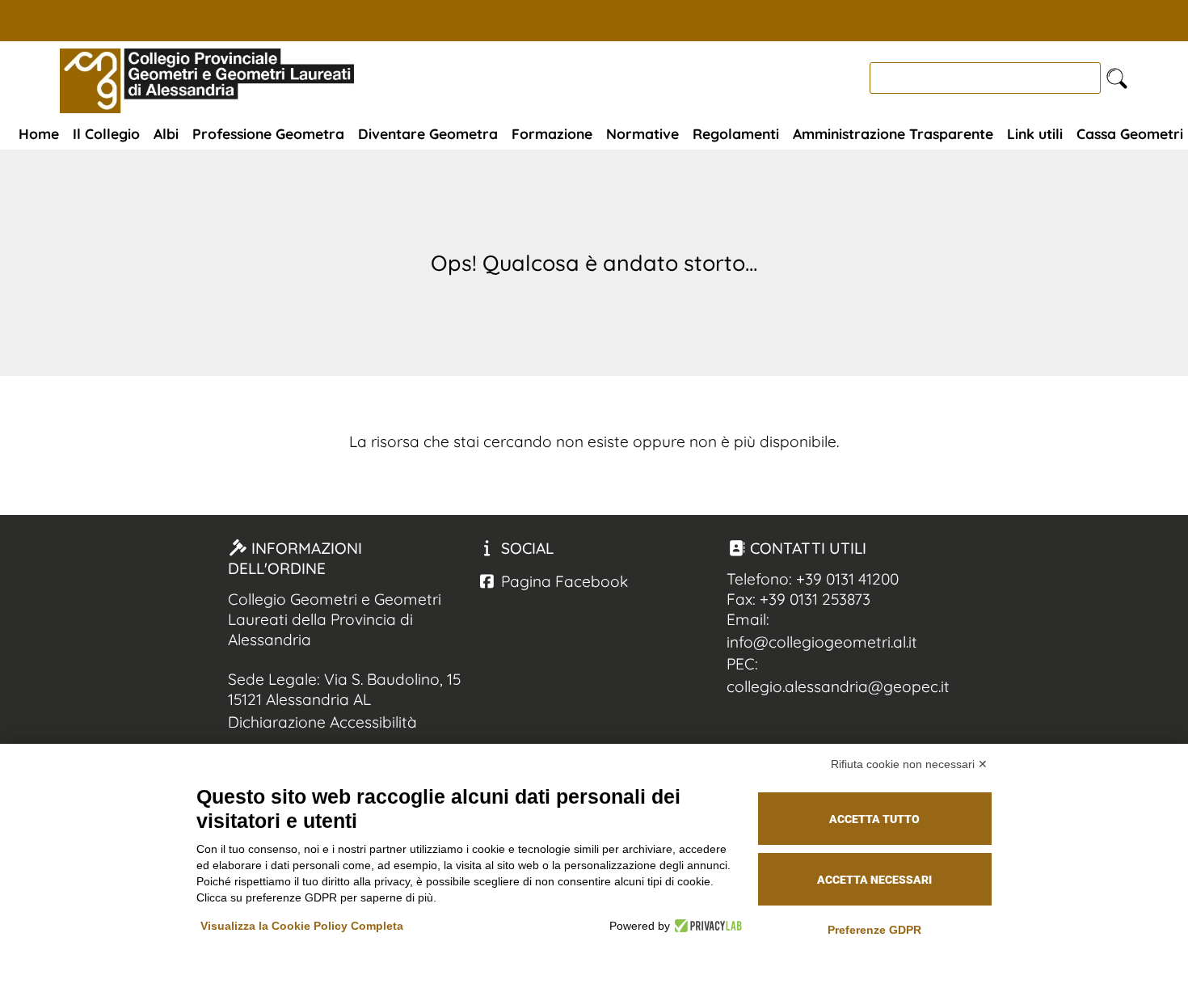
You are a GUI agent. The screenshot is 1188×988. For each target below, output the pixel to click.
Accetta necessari (874, 879)
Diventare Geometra (428, 133)
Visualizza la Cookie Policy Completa (301, 925)
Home (39, 133)
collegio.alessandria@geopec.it (838, 686)
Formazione (552, 133)
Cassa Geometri (1129, 133)
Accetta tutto (874, 819)
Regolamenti (736, 133)
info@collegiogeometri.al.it (822, 642)
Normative (642, 133)
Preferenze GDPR (874, 929)
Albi (166, 133)
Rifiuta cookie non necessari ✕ (909, 764)
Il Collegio (106, 133)
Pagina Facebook (562, 581)
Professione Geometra (268, 133)
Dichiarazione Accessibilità (322, 722)
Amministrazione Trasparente (893, 133)
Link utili (1035, 133)
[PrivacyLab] (706, 926)
